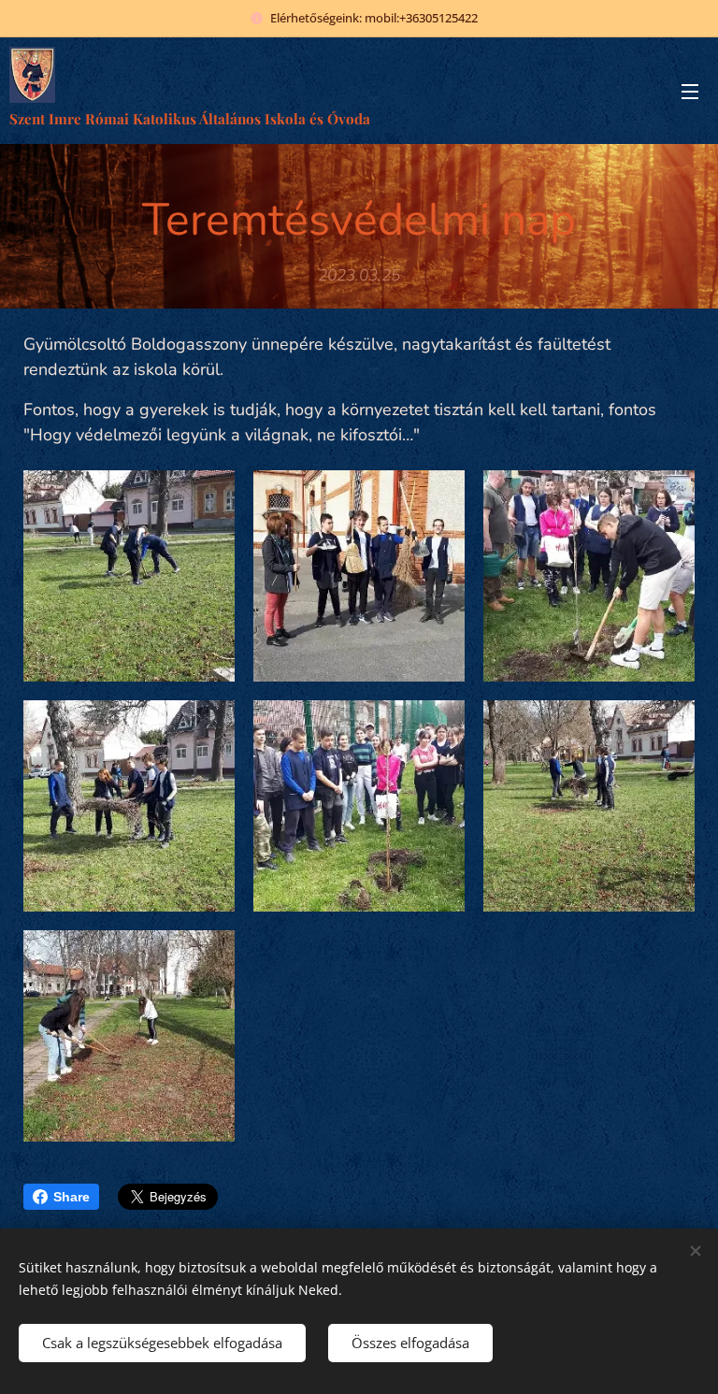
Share (71, 1196)
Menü (690, 90)
